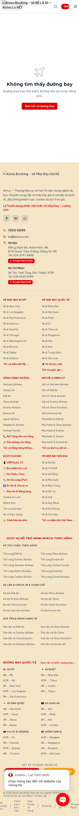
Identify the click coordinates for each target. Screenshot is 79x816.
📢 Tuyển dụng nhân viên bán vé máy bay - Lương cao (37, 207)
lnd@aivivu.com (18, 237)
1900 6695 (66, 6)
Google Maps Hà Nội (22, 260)
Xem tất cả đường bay (39, 106)
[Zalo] (24, 218)
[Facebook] (6, 218)
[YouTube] (15, 218)
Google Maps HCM (21, 282)
